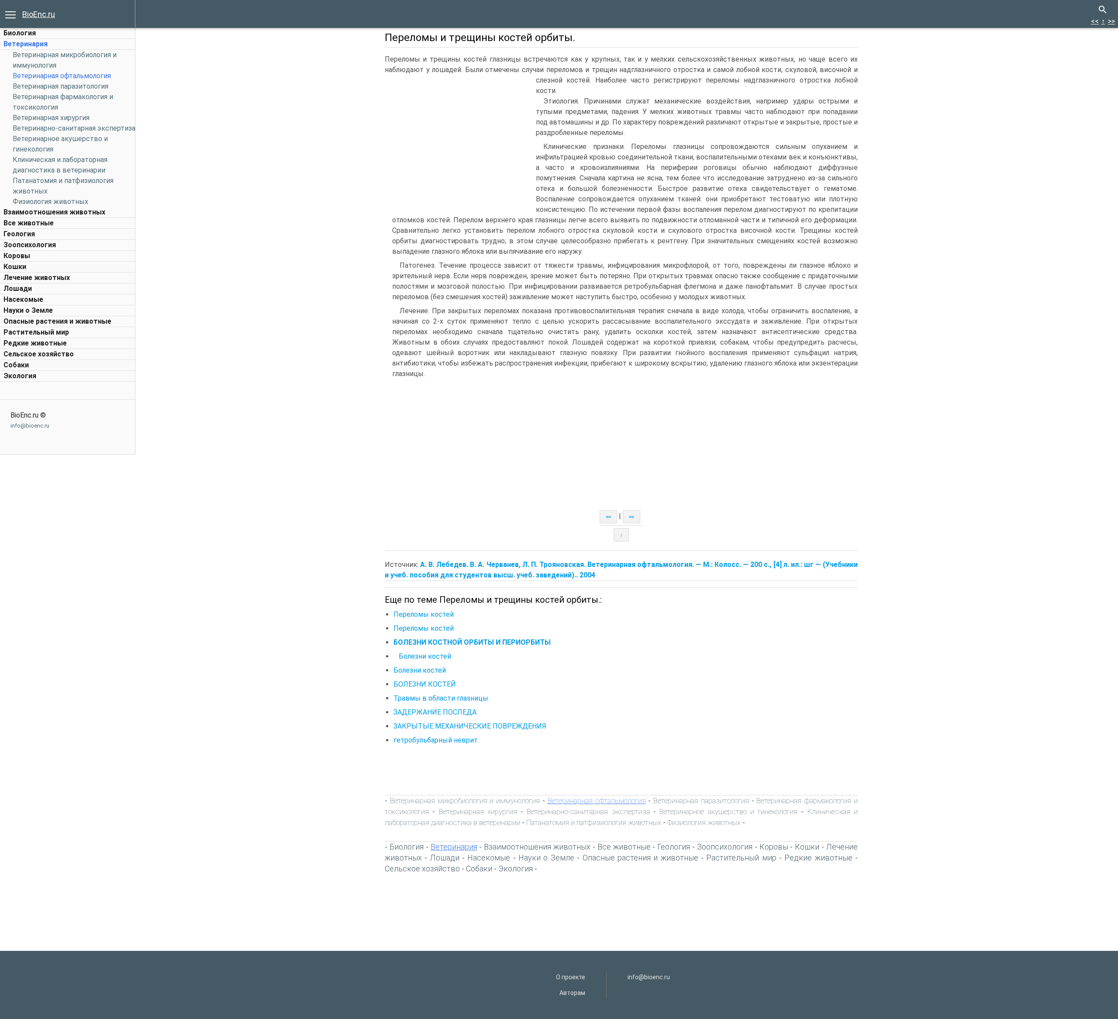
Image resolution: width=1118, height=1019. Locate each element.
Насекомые (23, 299)
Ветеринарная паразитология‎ (60, 86)
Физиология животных (50, 201)
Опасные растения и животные (57, 321)
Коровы (16, 256)
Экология (19, 376)
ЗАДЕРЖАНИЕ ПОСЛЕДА (434, 712)
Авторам (572, 992)
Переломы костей (423, 614)
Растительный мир (36, 332)
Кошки (14, 267)
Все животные (28, 223)
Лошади (17, 288)
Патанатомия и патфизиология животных (593, 822)
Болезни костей (422, 656)
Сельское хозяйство (38, 354)
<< (1095, 21)
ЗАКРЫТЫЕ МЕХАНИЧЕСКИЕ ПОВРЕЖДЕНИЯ (469, 726)
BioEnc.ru (38, 14)
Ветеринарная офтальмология (62, 76)
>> (1111, 21)
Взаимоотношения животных (54, 212)
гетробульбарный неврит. (436, 740)
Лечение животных (36, 277)
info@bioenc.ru (29, 425)
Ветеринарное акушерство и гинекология (728, 811)
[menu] (10, 13)
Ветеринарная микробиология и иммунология (465, 800)
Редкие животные (35, 343)
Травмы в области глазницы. (441, 698)
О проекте (570, 977)
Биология (19, 33)
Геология (19, 234)
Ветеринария (25, 44)
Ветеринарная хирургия (51, 118)
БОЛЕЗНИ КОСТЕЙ (424, 684)
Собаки (16, 365)
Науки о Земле (28, 310)
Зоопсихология (29, 245)
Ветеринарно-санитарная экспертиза (74, 128)
